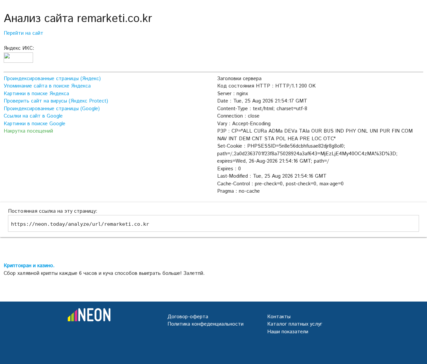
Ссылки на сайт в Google (33, 116)
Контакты (279, 316)
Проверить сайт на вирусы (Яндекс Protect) (56, 101)
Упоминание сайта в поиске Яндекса (47, 85)
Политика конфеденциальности (205, 324)
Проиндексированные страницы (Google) (52, 108)
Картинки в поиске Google (34, 123)
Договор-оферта (187, 316)
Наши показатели (287, 331)
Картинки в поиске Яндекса (36, 93)
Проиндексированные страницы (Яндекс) (52, 78)
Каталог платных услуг (294, 324)
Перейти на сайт (23, 33)
